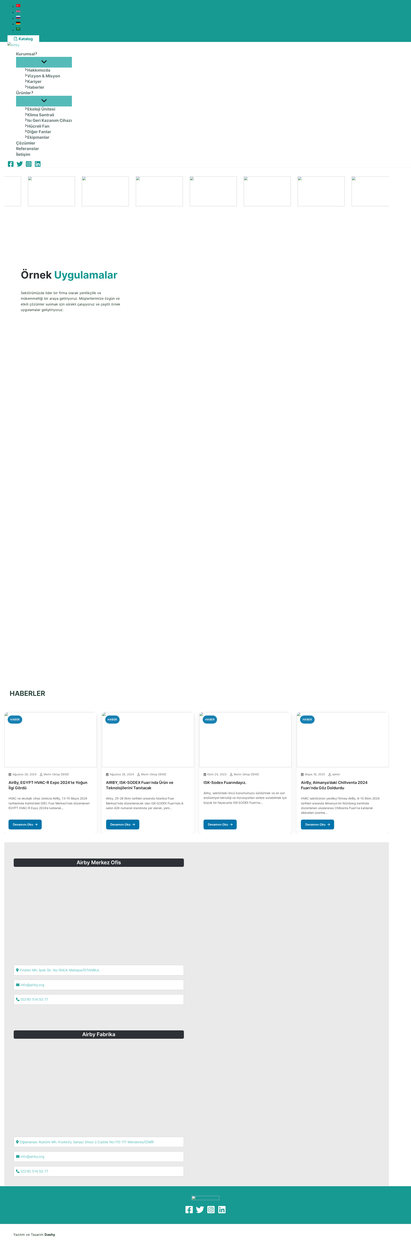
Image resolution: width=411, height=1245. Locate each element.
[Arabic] (18, 30)
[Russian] (18, 18)
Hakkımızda (38, 70)
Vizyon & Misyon (43, 76)
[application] (36, 54)
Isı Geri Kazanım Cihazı (49, 120)
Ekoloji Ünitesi (41, 109)
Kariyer (34, 81)
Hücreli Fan (38, 126)
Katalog (25, 39)
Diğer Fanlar (39, 131)
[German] (18, 24)
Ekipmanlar (38, 137)
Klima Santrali (40, 114)
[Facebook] (10, 166)
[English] (18, 12)
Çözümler (25, 143)
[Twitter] (19, 166)
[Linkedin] (37, 166)
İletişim (23, 154)
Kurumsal (25, 54)
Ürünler (23, 92)
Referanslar (27, 148)
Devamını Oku (23, 824)
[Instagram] (28, 166)
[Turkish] (18, 6)
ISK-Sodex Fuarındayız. (225, 782)
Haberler (35, 87)
